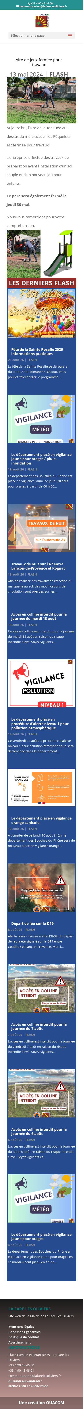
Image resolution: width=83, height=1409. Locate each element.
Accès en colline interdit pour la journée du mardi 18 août (39, 616)
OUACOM (55, 1402)
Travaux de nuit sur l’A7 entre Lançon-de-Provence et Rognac (38, 566)
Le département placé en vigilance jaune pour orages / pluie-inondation (41, 458)
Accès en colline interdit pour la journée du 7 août (39, 1026)
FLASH (58, 74)
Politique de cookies (23, 1337)
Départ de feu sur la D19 (32, 923)
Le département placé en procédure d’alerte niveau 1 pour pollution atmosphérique (40, 723)
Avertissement (19, 1342)
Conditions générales (24, 1332)
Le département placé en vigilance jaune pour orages (41, 1236)
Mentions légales (21, 1327)
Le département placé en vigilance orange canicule (41, 820)
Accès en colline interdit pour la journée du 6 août (39, 1131)
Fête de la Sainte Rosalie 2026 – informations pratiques (38, 351)
